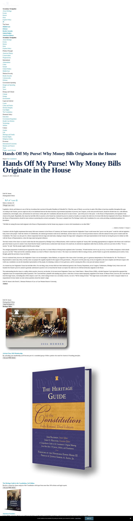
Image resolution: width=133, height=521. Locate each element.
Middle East (6, 26)
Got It (89, 518)
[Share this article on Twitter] (4, 200)
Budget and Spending (9, 85)
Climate (5, 94)
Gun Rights (6, 110)
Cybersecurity (7, 78)
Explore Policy (7, 19)
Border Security (8, 31)
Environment (6, 98)
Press (4, 17)
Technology (6, 123)
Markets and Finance (9, 146)
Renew (5, 15)
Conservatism (6, 55)
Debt (4, 87)
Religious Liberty (8, 139)
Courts (5, 103)
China (4, 64)
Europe (5, 66)
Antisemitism (6, 62)
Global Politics (7, 33)
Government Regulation (9, 119)
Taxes (4, 89)
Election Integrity (8, 107)
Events (5, 13)
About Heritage (7, 11)
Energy (5, 96)
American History (8, 35)
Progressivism (7, 57)
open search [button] (7, 150)
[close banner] (130, 518)
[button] (3, 21)
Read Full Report (8, 304)
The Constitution (7, 112)
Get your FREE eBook (9, 358)
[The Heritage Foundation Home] (11, 6)
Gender (5, 130)
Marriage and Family (9, 134)
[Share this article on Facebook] (5, 200)
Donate (14, 150)
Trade (4, 148)
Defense (5, 29)
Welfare (5, 125)
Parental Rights (7, 137)
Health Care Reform (8, 121)
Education (6, 116)
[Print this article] (16, 200)
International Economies (10, 144)
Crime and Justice (8, 105)
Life (4, 132)
